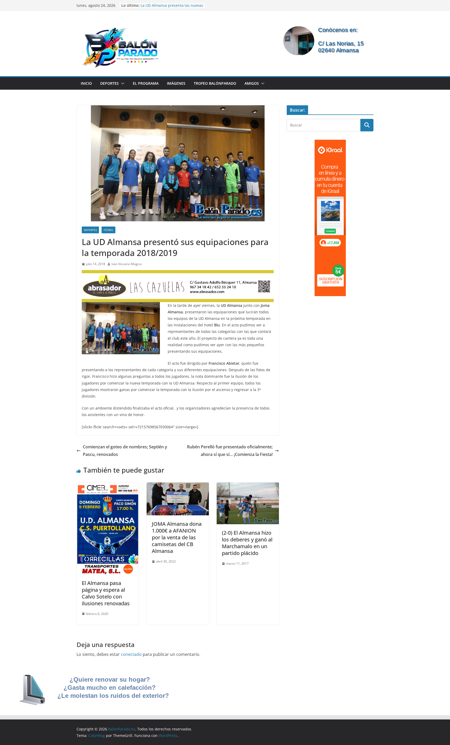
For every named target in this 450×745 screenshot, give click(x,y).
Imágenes (176, 83)
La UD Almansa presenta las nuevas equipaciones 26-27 (172, 8)
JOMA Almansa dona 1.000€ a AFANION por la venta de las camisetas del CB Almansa (177, 537)
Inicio (86, 83)
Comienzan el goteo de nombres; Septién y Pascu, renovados (125, 450)
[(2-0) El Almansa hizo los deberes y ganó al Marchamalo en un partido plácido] (248, 486)
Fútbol (108, 230)
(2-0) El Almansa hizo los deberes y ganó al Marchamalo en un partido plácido (247, 543)
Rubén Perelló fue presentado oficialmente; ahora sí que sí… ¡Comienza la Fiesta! (230, 450)
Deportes (109, 83)
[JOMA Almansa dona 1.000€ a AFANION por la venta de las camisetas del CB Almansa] (178, 486)
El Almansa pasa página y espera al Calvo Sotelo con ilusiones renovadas (106, 593)
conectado (131, 654)
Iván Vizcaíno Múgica (126, 264)
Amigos (252, 83)
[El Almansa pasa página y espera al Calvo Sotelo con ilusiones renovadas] (108, 486)
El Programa (146, 83)
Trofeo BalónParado (215, 83)
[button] (121, 83)
